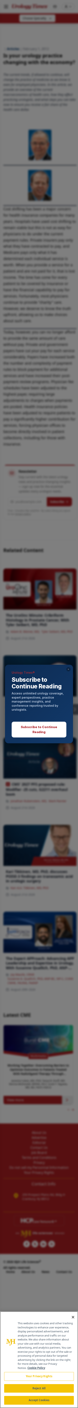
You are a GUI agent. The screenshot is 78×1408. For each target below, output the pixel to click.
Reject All (39, 1388)
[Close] (73, 1317)
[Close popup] (68, 669)
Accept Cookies (39, 1400)
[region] (39, 1359)
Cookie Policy (36, 1368)
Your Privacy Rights (39, 1376)
